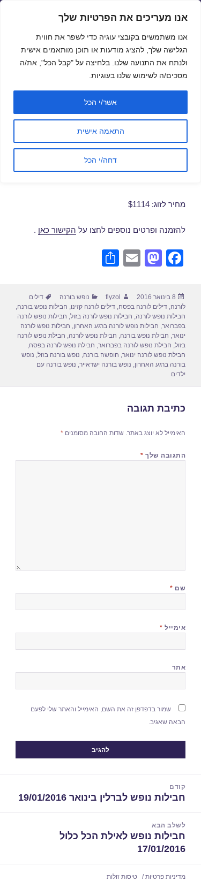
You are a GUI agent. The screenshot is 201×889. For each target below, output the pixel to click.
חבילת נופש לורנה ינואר (153, 355)
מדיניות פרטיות (165, 876)
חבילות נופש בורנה (42, 306)
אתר (178, 667)
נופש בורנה (74, 297)
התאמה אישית (100, 131)
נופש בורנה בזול (59, 355)
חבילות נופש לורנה (160, 316)
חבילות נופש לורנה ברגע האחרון (116, 326)
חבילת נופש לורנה (93, 335)
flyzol (113, 297)
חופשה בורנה (101, 355)
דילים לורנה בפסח (142, 306)
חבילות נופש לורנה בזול (101, 316)
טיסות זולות (122, 876)
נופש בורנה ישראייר (105, 364)
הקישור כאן (57, 229)
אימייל (172, 628)
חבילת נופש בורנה (144, 335)
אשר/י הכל (100, 102)
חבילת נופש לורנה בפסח (62, 345)
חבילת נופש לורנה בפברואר (135, 345)
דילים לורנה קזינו (93, 306)
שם (177, 588)
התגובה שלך (162, 455)
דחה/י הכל (100, 160)
